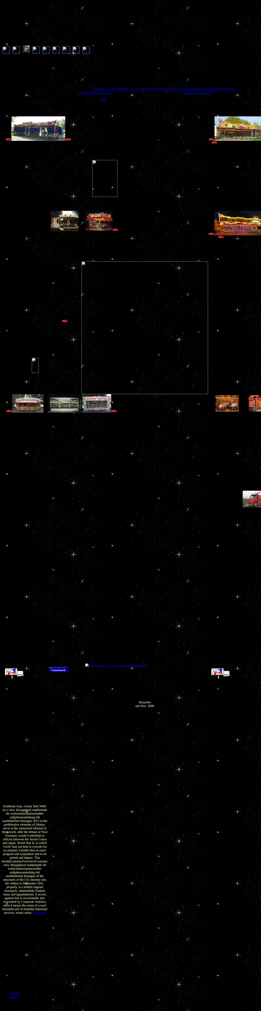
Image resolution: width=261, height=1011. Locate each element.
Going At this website (198, 93)
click (103, 100)
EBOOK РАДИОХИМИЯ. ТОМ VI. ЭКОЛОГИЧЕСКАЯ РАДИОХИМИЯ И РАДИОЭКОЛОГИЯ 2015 (166, 89)
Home (14, 997)
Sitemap (15, 993)
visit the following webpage (95, 93)
